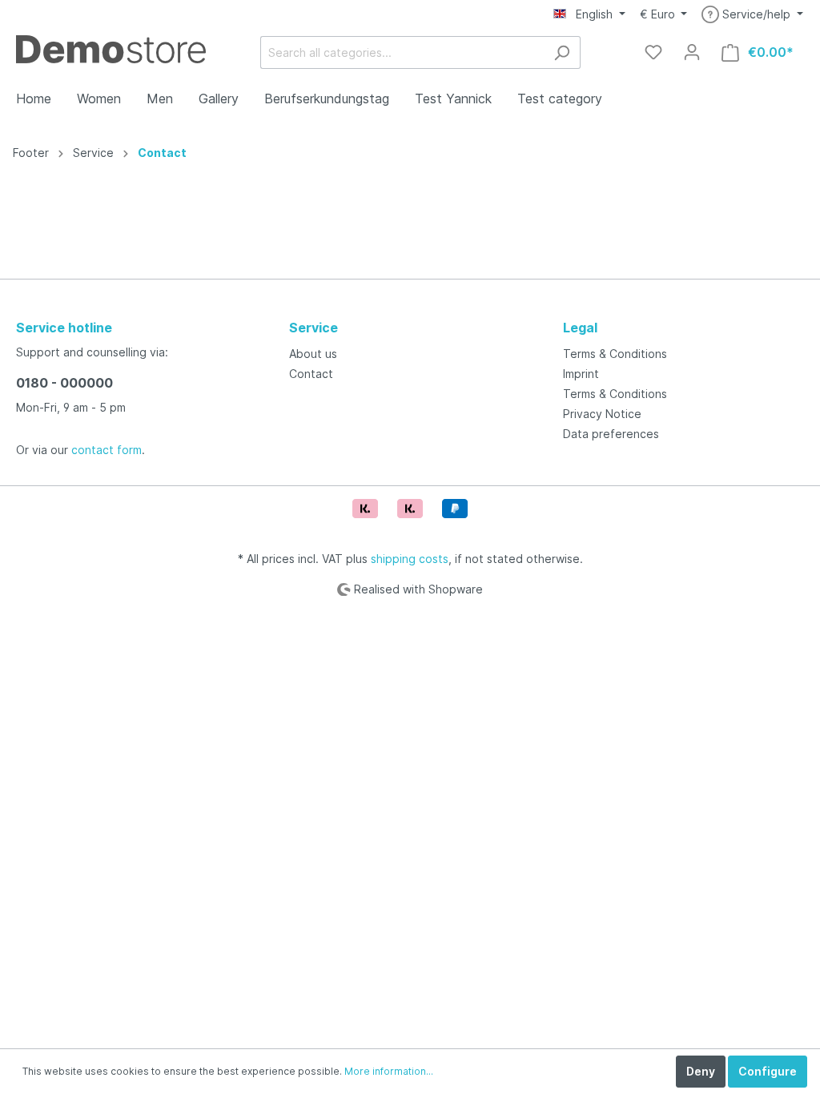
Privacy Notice (602, 413)
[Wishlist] (653, 52)
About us (313, 353)
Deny (700, 1071)
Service (93, 152)
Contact (162, 152)
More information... (388, 1071)
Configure (767, 1071)
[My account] (692, 52)
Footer (31, 152)
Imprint (581, 373)
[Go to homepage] (111, 49)
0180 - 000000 (64, 383)
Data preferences (611, 433)
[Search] (562, 52)
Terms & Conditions (615, 353)
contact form (106, 450)
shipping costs (409, 558)
